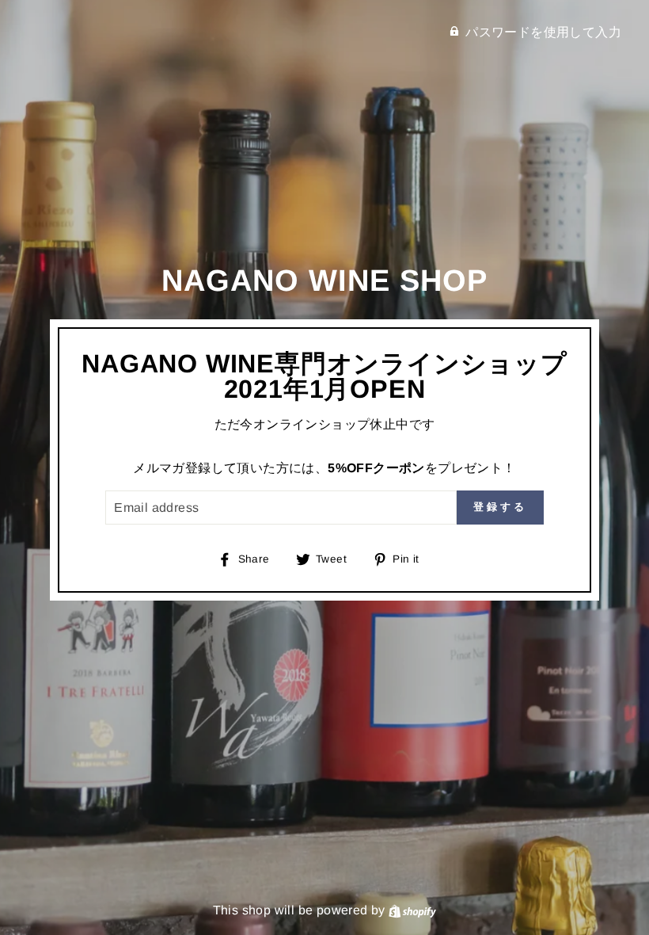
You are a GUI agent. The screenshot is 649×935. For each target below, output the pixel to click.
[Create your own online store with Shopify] (412, 910)
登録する (500, 507)
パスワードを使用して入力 (543, 32)
